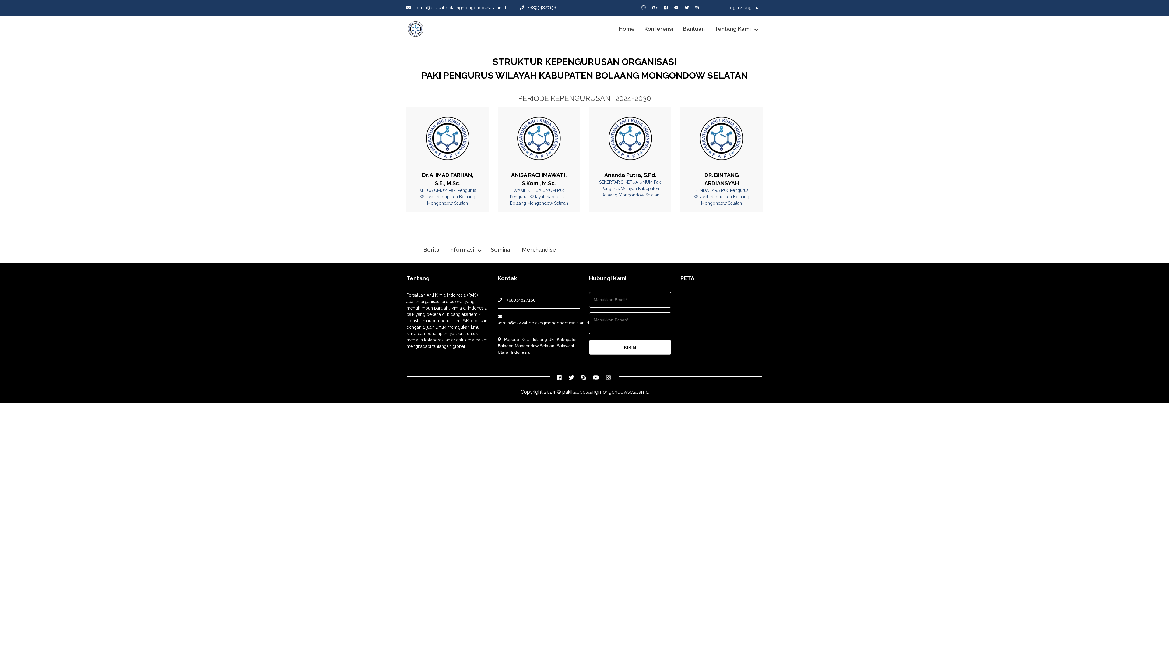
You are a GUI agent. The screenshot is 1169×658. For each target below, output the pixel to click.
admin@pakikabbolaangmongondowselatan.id (460, 7)
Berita (431, 249)
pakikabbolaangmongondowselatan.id (605, 392)
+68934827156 (541, 7)
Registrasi (753, 7)
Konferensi (658, 29)
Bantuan (694, 29)
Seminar (501, 249)
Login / (735, 7)
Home (627, 29)
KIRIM (630, 347)
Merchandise (539, 249)
